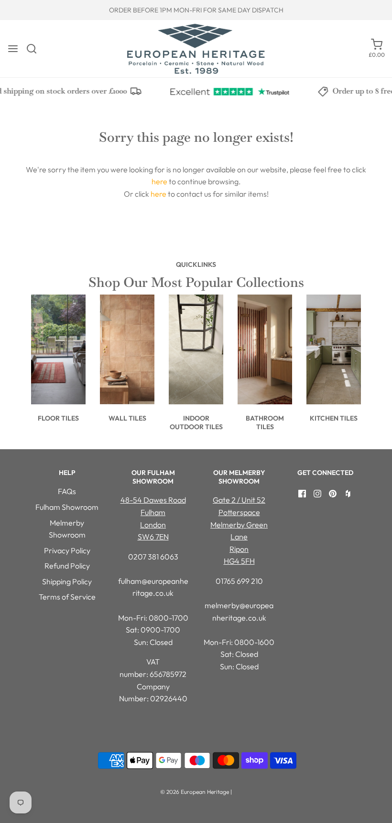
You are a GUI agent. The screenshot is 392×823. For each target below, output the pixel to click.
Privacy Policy (67, 550)
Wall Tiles (127, 418)
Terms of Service (67, 596)
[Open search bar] (35, 49)
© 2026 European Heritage (194, 791)
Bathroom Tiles (265, 422)
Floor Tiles (58, 418)
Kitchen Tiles (334, 418)
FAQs (67, 491)
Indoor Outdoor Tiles (196, 422)
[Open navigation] (13, 49)
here (159, 181)
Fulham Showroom (66, 507)
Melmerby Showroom (67, 529)
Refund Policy (67, 565)
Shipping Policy (67, 581)
